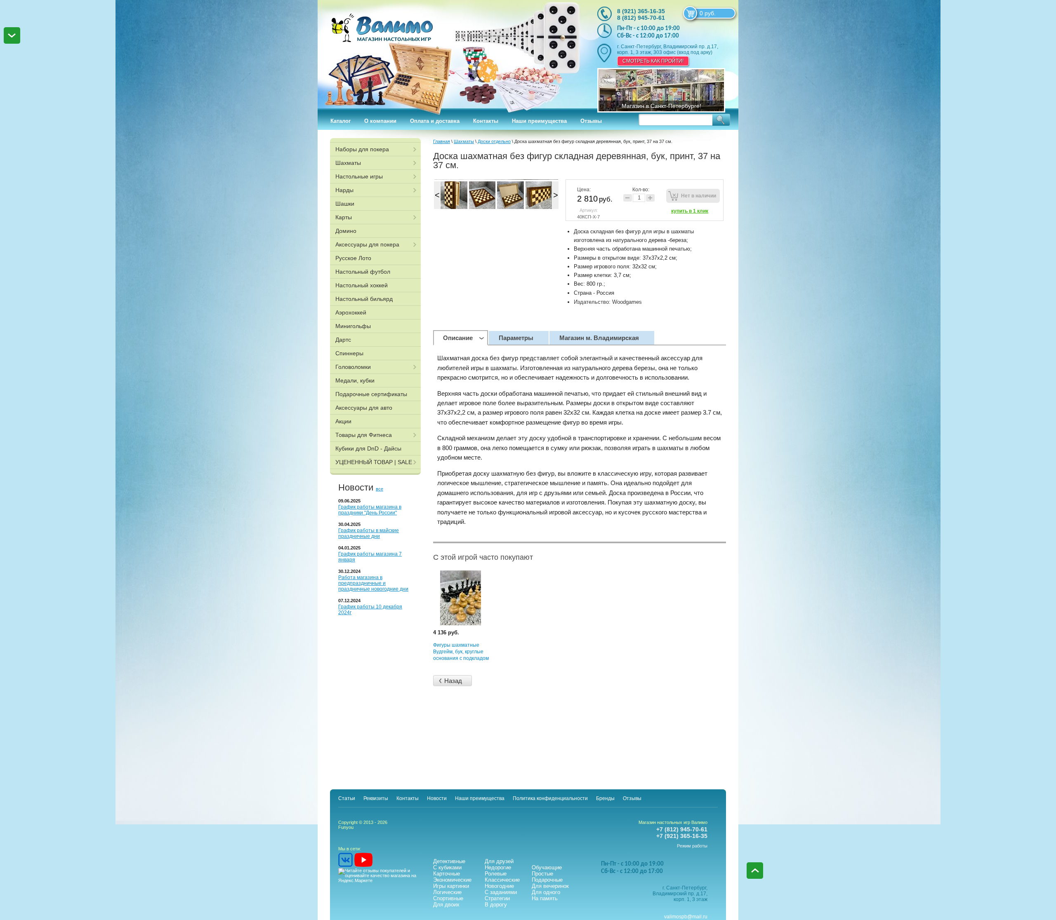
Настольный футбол (362, 271)
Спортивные (448, 898)
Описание (458, 337)
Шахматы (348, 163)
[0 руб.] (690, 13)
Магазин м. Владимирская (599, 337)
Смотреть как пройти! (653, 61)
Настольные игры (359, 176)
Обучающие (547, 867)
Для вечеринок (550, 886)
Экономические (452, 880)
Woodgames (627, 302)
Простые (542, 874)
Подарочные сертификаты (371, 394)
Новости (437, 798)
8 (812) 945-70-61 (641, 17)
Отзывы (591, 121)
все (379, 488)
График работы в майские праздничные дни (368, 533)
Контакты (485, 121)
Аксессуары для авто (363, 407)
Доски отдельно (494, 141)
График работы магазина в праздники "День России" (369, 510)
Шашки (344, 203)
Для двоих (446, 904)
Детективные (449, 861)
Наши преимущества (539, 121)
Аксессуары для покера (367, 244)
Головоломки (353, 367)
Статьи (346, 798)
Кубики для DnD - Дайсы (368, 448)
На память (545, 898)
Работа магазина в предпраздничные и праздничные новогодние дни (373, 583)
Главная (441, 141)
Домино (345, 231)
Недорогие (498, 867)
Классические (502, 880)
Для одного (546, 892)
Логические (447, 892)
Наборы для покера (362, 149)
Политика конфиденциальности (550, 798)
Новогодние (499, 886)
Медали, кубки (355, 380)
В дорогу (496, 904)
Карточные (446, 874)
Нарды (344, 190)
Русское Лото (353, 258)
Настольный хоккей (361, 285)
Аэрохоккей (350, 312)
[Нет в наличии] (693, 196)
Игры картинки (451, 886)
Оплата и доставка (435, 121)
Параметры (516, 337)
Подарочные (547, 880)
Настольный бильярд (364, 299)
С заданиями (501, 892)
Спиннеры (349, 353)
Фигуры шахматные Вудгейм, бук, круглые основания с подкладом (461, 651)
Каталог (340, 121)
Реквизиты (375, 798)
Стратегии (497, 898)
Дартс (343, 339)
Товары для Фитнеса (363, 435)
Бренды (605, 798)
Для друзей (499, 861)
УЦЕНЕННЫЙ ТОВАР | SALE (373, 462)
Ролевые (496, 874)
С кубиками (447, 867)
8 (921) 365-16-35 (641, 11)
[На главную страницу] (449, 53)
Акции (343, 421)
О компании (380, 121)
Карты (343, 217)
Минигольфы (353, 326)
